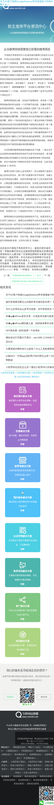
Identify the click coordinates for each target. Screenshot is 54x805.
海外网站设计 (20, 755)
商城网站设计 (42, 751)
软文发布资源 (24, 377)
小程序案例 (37, 373)
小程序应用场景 (7, 373)
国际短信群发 (33, 784)
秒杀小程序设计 (17, 765)
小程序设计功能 (35, 762)
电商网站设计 (36, 755)
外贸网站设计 (30, 758)
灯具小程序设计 (31, 773)
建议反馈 (44, 697)
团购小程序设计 (35, 765)
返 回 (39, 275)
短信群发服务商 (40, 780)
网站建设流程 (19, 747)
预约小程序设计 (17, 769)
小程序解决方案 (23, 373)
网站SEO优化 (34, 747)
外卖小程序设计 (35, 769)
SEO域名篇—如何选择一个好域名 (23, 330)
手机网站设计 (27, 751)
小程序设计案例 (18, 762)
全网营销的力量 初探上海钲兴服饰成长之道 (27, 281)
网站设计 (36, 377)
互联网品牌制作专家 (25, 739)
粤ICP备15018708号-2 (35, 741)
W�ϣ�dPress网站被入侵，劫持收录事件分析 (30, 323)
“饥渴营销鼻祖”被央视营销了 (22, 275)
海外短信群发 (30, 776)
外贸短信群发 (9, 780)
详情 (22, 409)
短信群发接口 (24, 780)
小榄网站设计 (12, 751)
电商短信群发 (46, 776)
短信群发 (17, 776)
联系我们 (10, 697)
